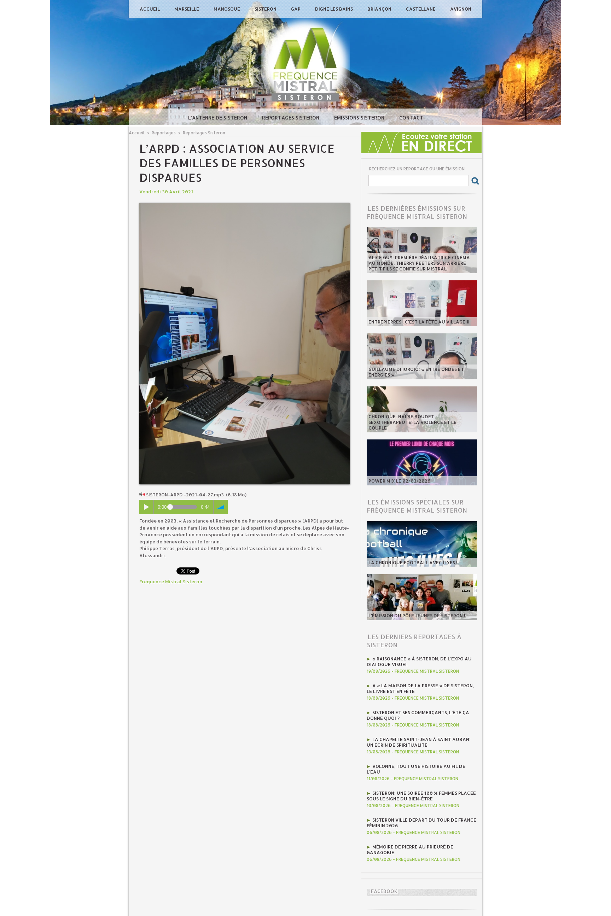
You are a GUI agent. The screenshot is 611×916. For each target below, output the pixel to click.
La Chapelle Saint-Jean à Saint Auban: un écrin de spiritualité (419, 742)
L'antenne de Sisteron (218, 118)
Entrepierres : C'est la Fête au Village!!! (419, 322)
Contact (411, 118)
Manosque (227, 9)
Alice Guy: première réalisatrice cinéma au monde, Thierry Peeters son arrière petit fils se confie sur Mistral (419, 263)
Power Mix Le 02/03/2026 (399, 481)
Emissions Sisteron (360, 118)
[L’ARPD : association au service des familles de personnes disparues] (244, 205)
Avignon (460, 9)
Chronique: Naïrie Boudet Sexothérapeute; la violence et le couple (412, 422)
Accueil (150, 9)
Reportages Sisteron (291, 118)
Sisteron (266, 9)
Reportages (164, 132)
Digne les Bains (334, 9)
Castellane (421, 9)
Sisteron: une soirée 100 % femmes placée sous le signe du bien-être (421, 795)
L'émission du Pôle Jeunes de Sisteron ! (416, 615)
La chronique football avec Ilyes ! (413, 562)
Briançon (379, 9)
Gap (296, 9)
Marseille (187, 9)
